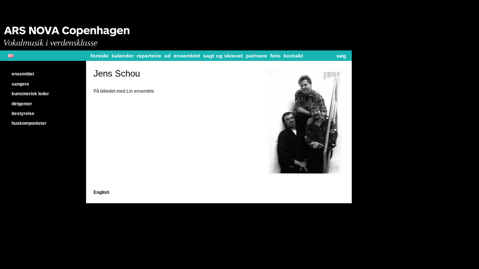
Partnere (256, 56)
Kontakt (293, 56)
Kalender (123, 56)
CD (167, 56)
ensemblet (187, 56)
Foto (275, 56)
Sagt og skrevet (223, 56)
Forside (100, 56)
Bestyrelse (23, 113)
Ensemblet (23, 74)
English (13, 56)
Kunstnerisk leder (30, 93)
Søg (341, 56)
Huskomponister (29, 123)
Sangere (20, 84)
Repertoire (149, 56)
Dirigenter (22, 103)
